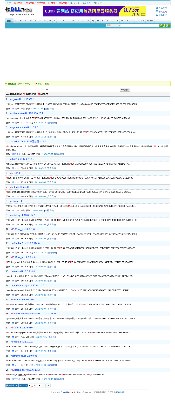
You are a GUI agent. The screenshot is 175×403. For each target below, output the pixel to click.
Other (150, 21)
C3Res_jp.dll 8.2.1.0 (23, 229)
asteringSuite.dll (19, 187)
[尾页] (39, 385)
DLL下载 (37, 83)
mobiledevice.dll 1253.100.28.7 (26, 113)
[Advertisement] (87, 55)
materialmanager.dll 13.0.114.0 (27, 285)
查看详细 (49, 108)
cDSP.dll (15, 173)
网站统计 (120, 392)
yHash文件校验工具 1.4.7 (25, 369)
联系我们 (163, 15)
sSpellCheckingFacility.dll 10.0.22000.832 (34, 313)
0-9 (142, 21)
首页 (9, 21)
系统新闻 (86, 3)
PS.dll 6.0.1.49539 (22, 327)
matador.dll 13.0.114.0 (23, 271)
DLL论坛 (98, 3)
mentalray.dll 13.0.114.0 (22, 215)
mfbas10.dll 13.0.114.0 (22, 159)
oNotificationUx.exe (22, 299)
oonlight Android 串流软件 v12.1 (28, 141)
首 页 (9, 3)
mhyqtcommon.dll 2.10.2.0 (24, 127)
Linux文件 (74, 3)
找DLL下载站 (24, 83)
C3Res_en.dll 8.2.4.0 (23, 257)
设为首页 (163, 8)
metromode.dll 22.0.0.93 (24, 355)
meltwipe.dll (16, 201)
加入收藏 (163, 11)
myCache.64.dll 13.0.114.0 (25, 243)
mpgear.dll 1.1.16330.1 (22, 99)
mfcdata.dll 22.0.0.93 (22, 341)
